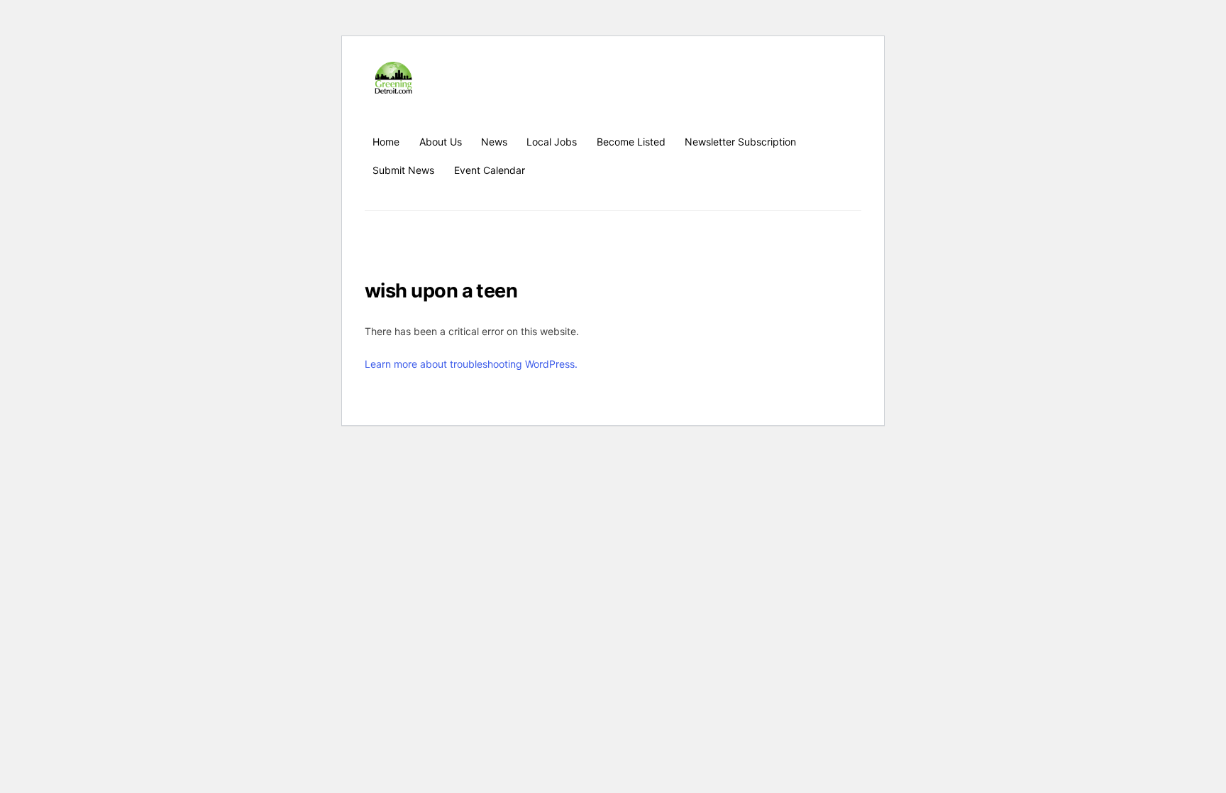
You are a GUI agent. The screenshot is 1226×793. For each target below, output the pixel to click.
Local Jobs (551, 142)
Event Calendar (489, 170)
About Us (440, 142)
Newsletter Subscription (740, 142)
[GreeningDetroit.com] (393, 87)
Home (385, 142)
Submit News (403, 170)
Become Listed (631, 142)
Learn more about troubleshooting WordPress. (471, 364)
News (494, 142)
